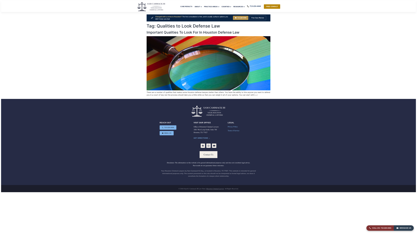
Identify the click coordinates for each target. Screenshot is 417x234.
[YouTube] (214, 146)
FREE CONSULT (272, 6)
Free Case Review (258, 18)
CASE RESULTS (186, 6)
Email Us (167, 133)
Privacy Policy (233, 126)
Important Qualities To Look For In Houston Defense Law (193, 32)
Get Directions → (202, 138)
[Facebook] (203, 146)
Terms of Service (233, 130)
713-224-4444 (240, 18)
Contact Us (208, 154)
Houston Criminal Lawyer (215, 189)
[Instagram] (208, 146)
